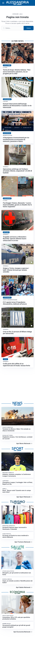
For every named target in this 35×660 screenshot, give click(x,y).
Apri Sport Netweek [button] (23, 497)
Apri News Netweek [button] (23, 443)
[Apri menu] (3, 3)
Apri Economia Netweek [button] (21, 632)
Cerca (29, 28)
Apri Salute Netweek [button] (23, 587)
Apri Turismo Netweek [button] (22, 542)
